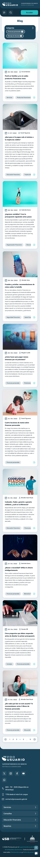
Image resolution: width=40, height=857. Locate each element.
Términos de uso (16, 852)
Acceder (29, 13)
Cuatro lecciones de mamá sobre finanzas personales (17, 424)
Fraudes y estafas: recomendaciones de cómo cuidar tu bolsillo (19, 285)
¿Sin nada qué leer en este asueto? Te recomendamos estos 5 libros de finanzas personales (19, 706)
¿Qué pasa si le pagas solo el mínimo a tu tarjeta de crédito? (19, 138)
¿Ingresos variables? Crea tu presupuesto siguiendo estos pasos (18, 215)
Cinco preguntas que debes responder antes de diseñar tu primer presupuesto (20, 634)
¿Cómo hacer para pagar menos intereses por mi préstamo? (16, 358)
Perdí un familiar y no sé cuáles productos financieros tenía (16, 77)
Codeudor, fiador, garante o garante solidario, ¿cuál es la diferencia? (18, 503)
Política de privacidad (29, 852)
